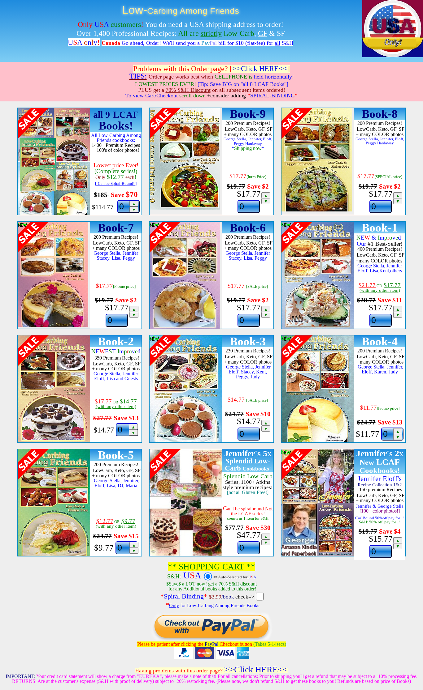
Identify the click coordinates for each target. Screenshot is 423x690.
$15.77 (384, 542)
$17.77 (252, 197)
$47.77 (252, 538)
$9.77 (115, 548)
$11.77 (378, 434)
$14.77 (252, 424)
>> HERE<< (259, 69)
